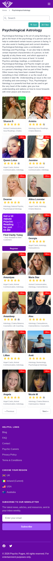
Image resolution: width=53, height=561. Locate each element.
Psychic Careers (10, 449)
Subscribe (26, 526)
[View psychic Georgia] (14, 232)
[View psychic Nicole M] (39, 388)
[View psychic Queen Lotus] (14, 154)
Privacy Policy (9, 454)
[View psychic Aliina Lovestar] (39, 193)
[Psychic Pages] (7, 4)
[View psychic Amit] (39, 349)
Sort (35, 25)
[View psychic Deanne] (14, 193)
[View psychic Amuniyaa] (14, 271)
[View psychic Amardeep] (14, 310)
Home (4, 10)
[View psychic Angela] (14, 388)
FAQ (4, 438)
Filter (46, 25)
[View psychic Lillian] (14, 349)
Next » (45, 411)
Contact (6, 443)
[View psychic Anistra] (39, 115)
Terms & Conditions (12, 460)
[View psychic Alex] (39, 310)
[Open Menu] (49, 4)
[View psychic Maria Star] (39, 271)
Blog (4, 432)
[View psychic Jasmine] (39, 154)
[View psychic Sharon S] (14, 115)
